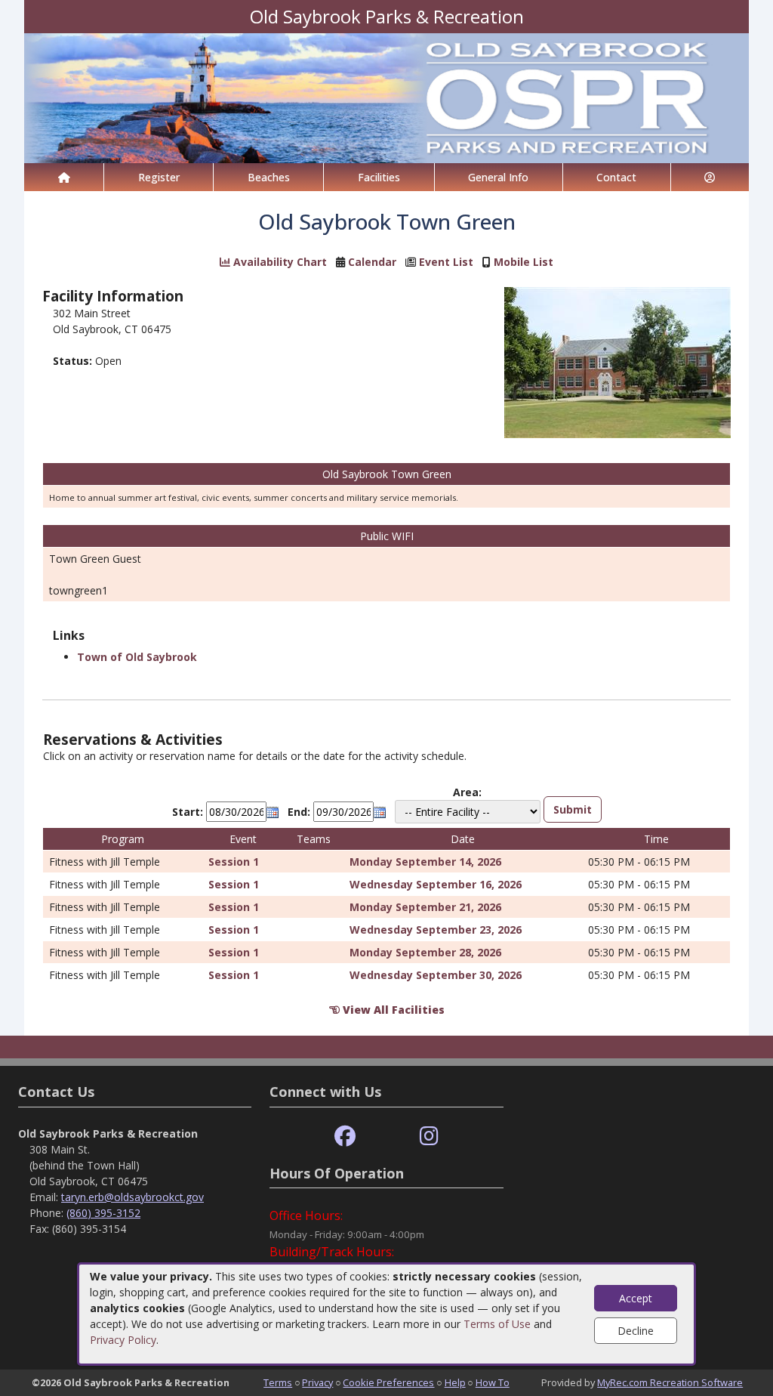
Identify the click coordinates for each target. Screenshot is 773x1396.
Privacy (317, 1382)
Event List (446, 262)
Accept (635, 1298)
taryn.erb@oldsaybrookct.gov (132, 1197)
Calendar (372, 262)
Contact (616, 177)
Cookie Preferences (388, 1382)
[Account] (710, 177)
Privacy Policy (123, 1340)
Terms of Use (497, 1324)
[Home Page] (63, 177)
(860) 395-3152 (103, 1213)
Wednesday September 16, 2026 (436, 884)
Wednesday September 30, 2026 (436, 975)
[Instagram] (429, 1136)
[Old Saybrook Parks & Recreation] (386, 97)
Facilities (379, 177)
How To (493, 1382)
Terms (277, 1382)
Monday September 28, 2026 (425, 952)
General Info (498, 177)
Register (159, 177)
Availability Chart (278, 262)
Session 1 (233, 861)
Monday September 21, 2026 (425, 907)
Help (455, 1382)
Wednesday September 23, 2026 (436, 929)
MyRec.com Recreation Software (670, 1382)
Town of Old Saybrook (137, 657)
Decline (635, 1330)
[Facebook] (345, 1136)
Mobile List (523, 262)
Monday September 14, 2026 (425, 861)
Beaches (269, 177)
